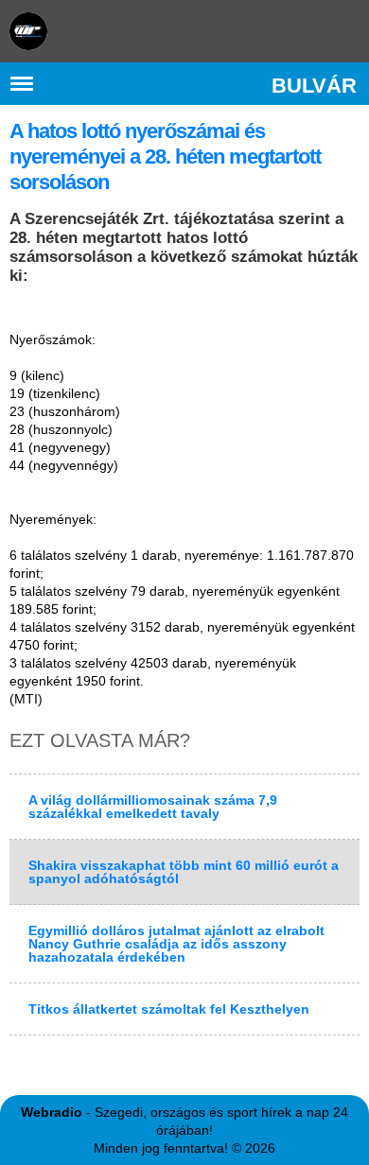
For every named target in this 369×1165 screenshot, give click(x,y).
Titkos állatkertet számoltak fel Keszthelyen (168, 1009)
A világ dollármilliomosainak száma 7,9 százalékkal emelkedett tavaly (152, 806)
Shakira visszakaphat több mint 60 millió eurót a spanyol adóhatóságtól (183, 872)
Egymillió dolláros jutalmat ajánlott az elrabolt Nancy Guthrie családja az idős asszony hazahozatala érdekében (176, 944)
